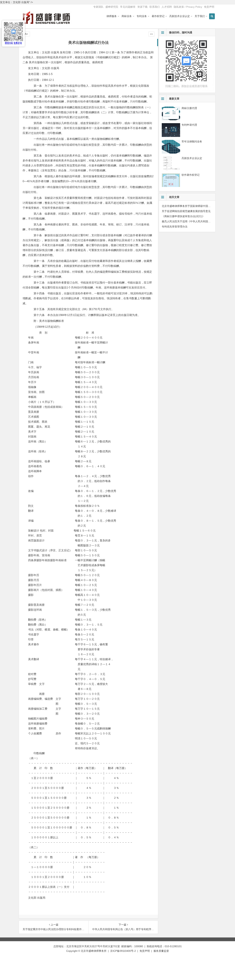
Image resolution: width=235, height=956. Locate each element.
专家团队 (98, 6)
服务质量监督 (161, 950)
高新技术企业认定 (179, 16)
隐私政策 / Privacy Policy (188, 6)
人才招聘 (167, 6)
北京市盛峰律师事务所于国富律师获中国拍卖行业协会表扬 (195, 206)
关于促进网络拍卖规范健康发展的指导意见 (186, 211)
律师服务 (111, 16)
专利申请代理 (189, 124)
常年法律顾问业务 (192, 141)
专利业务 (142, 16)
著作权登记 (158, 16)
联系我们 (154, 6)
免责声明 (209, 6)
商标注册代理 (189, 108)
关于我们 (200, 16)
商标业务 (127, 16)
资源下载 (142, 6)
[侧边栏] (151, 34)
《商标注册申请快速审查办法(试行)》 (183, 216)
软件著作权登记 (191, 174)
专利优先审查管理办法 (174, 226)
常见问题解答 (127, 6)
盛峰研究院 (111, 6)
